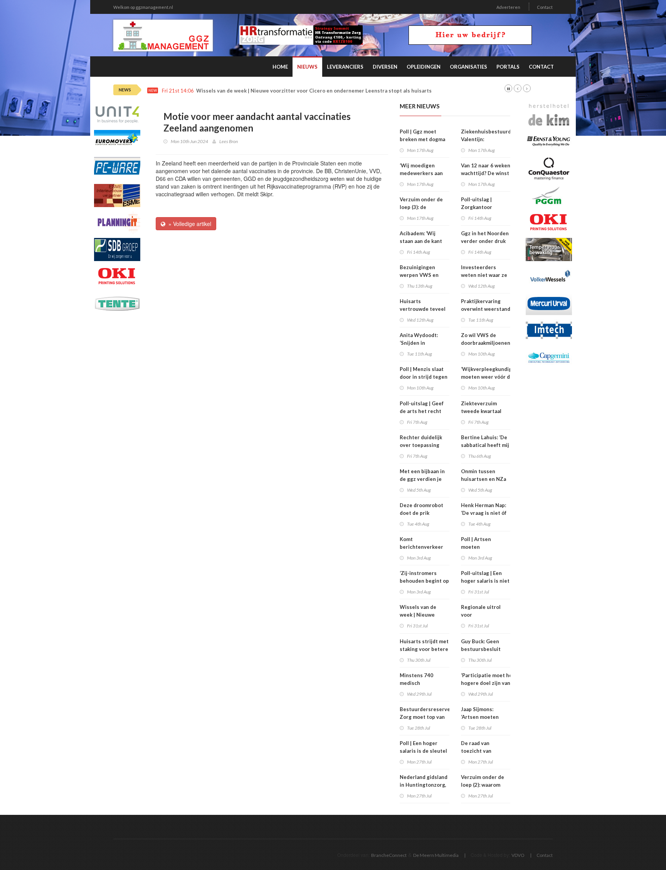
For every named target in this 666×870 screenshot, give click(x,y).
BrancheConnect (389, 855)
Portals (508, 67)
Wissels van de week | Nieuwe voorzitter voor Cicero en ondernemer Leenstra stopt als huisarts (314, 91)
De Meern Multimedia (436, 855)
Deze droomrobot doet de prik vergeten (421, 513)
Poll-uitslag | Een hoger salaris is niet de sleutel (485, 581)
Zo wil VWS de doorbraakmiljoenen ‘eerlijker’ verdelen (485, 343)
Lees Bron (228, 141)
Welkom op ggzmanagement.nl (143, 7)
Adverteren (508, 7)
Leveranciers (345, 67)
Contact (545, 7)
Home (280, 67)
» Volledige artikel (188, 224)
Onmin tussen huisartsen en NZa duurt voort (483, 479)
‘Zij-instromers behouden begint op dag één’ (424, 581)
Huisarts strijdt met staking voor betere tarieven (424, 649)
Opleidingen (424, 67)
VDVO (518, 855)
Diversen (385, 67)
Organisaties (468, 67)
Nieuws (307, 67)
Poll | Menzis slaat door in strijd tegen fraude (423, 377)
